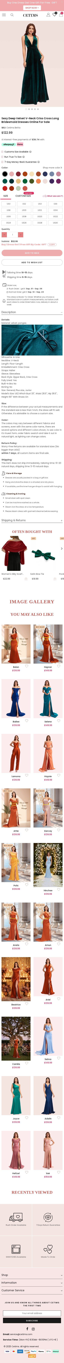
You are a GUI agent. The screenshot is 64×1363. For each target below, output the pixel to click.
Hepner (48, 667)
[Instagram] (33, 1329)
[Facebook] (27, 1329)
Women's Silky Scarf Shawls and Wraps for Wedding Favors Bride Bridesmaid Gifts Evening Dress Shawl (14, 574)
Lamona (16, 776)
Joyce (16, 1118)
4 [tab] (35, 109)
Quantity (5, 229)
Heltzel (16, 1173)
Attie (16, 830)
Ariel (48, 999)
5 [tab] (38, 109)
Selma (48, 1059)
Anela (16, 945)
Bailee (16, 721)
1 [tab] (26, 109)
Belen (16, 667)
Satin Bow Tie (37, 573)
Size (5, 196)
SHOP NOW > (32, 7)
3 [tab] (32, 109)
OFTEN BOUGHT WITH (32, 532)
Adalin (48, 1118)
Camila (16, 1064)
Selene (48, 721)
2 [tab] (29, 109)
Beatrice (16, 1004)
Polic (16, 885)
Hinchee (48, 890)
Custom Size (24, 195)
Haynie (48, 776)
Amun (48, 945)
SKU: (3, 127)
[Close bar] (62, 2)
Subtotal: (5, 241)
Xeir (48, 1173)
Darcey (48, 830)
